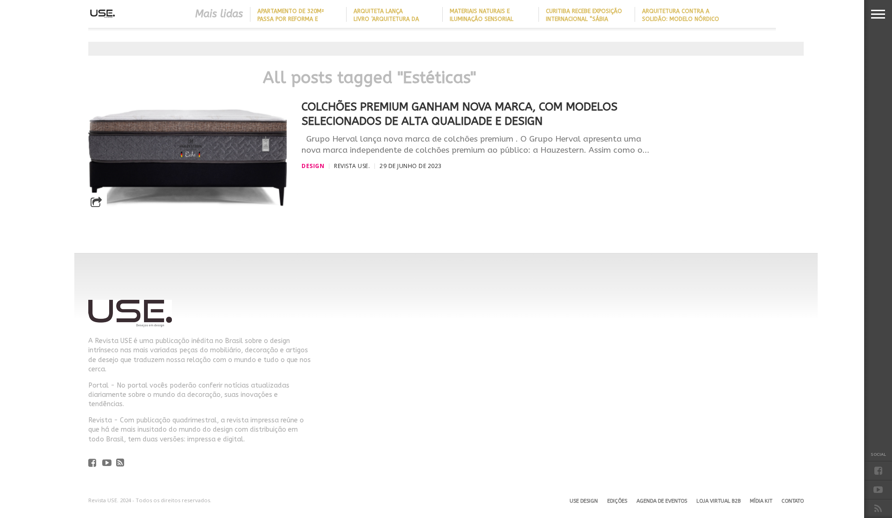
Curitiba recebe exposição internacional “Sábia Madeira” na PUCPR (584, 19)
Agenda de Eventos (661, 501)
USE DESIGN (584, 501)
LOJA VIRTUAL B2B (718, 501)
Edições (617, 501)
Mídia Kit (761, 501)
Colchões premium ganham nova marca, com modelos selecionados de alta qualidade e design (459, 114)
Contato (792, 501)
